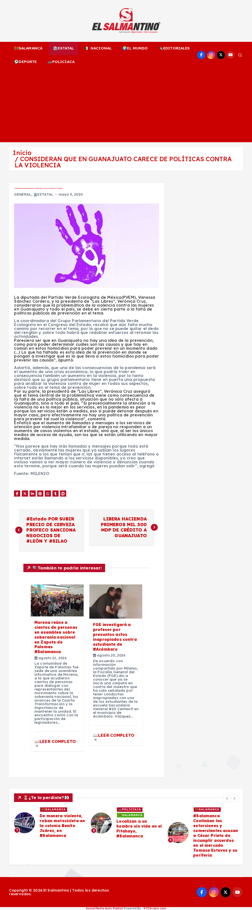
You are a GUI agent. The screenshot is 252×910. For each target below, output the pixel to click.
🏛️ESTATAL (63, 48)
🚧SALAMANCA (28, 48)
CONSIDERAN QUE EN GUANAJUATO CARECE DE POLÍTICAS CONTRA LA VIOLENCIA (123, 162)
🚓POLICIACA (61, 61)
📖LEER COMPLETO (55, 741)
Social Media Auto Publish (104, 908)
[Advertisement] (126, 105)
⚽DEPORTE (25, 61)
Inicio (22, 153)
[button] (227, 798)
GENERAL (22, 194)
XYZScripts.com (154, 908)
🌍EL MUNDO (135, 48)
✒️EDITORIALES (174, 48)
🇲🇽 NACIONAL (98, 48)
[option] (49, 823)
